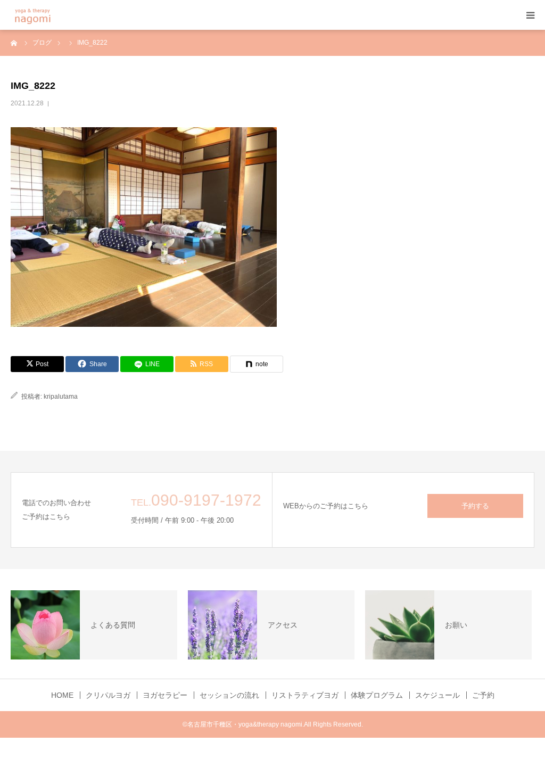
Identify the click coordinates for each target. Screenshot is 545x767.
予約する (475, 506)
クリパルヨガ (108, 695)
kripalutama (61, 396)
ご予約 (483, 695)
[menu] (530, 15)
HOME (62, 695)
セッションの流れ (229, 695)
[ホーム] (14, 42)
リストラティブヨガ (304, 695)
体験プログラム (377, 695)
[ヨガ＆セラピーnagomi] (46, 15)
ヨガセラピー (165, 695)
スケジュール (437, 695)
